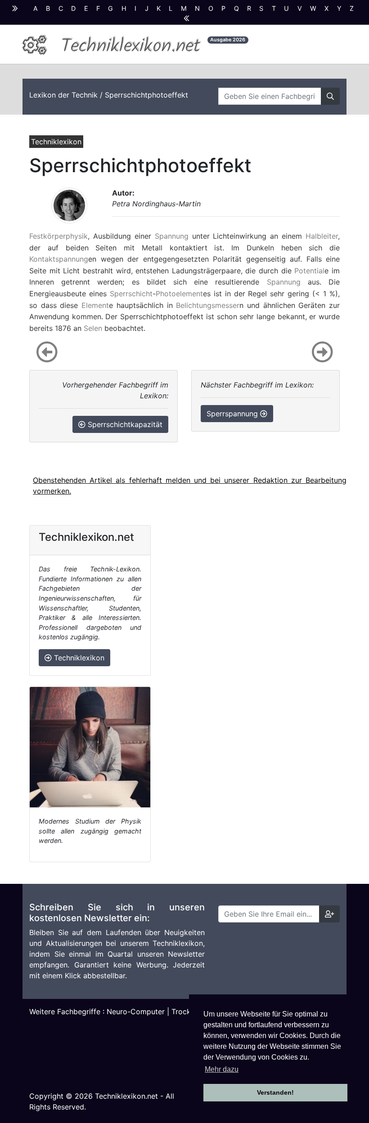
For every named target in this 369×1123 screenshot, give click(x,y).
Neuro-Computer (136, 1011)
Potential (309, 270)
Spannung (172, 236)
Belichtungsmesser (207, 305)
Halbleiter (322, 236)
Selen (93, 328)
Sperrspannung (233, 413)
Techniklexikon (78, 657)
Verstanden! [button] (275, 1092)
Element (95, 305)
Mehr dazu (221, 1069)
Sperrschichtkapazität (124, 424)
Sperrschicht (131, 293)
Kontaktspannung (58, 258)
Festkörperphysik (58, 236)
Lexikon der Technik (63, 94)
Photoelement (179, 293)
